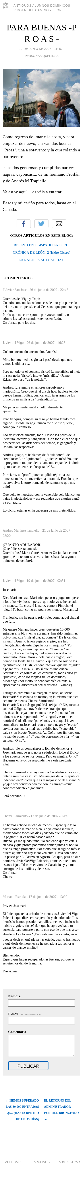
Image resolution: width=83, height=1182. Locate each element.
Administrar (69, 1162)
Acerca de (14, 1162)
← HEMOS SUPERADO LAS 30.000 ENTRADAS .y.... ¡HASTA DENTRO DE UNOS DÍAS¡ (22, 1110)
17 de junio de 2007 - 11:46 (40, 48)
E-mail (24, 1014)
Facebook (24, 223)
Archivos (42, 1162)
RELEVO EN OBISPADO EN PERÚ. (41, 245)
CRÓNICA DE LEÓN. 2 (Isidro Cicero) (41, 252)
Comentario (17, 1032)
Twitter (41, 223)
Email (59, 223)
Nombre (14, 996)
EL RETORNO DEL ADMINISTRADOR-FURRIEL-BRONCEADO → (61, 1110)
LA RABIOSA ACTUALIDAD (41, 260)
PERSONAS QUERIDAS (41, 56)
